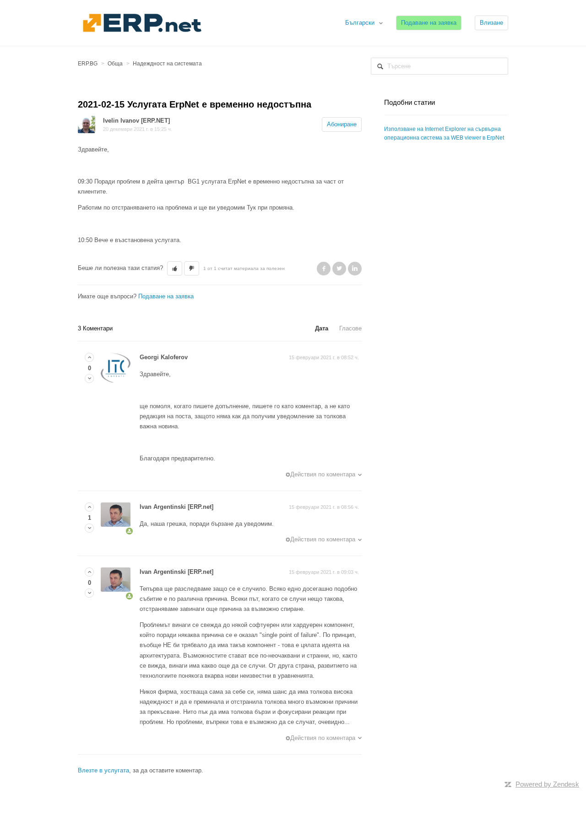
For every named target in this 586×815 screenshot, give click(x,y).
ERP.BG (88, 63)
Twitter (339, 268)
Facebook (324, 268)
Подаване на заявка (166, 296)
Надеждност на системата (167, 63)
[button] (174, 268)
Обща (115, 63)
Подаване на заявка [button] (428, 22)
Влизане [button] (491, 22)
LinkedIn (355, 268)
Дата (321, 328)
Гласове (350, 328)
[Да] (89, 357)
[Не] (89, 378)
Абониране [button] (342, 124)
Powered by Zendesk (547, 784)
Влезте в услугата (103, 770)
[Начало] (142, 22)
